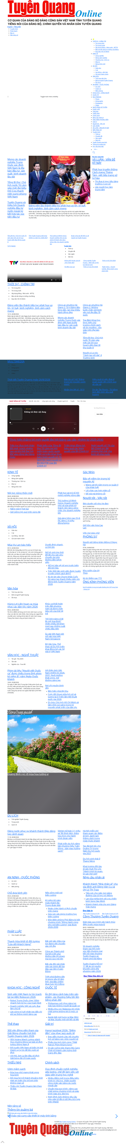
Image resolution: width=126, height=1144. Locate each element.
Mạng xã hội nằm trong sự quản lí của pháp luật (102, 486)
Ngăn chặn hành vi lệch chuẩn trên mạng (62, 909)
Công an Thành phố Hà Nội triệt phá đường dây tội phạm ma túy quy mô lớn (55, 955)
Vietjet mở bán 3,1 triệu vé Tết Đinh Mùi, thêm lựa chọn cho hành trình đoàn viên (69, 834)
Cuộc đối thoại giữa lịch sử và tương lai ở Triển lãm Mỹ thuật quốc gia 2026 (62, 697)
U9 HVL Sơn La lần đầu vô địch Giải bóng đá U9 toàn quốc (24, 1057)
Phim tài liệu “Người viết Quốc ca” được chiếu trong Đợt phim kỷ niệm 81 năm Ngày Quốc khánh (24, 675)
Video (13, 373)
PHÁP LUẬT (14, 931)
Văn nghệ (71, 254)
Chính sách (52, 1062)
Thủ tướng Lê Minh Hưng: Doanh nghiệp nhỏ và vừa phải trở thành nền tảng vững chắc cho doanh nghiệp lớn (59, 240)
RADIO (13, 246)
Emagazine (15, 370)
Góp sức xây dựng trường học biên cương (62, 915)
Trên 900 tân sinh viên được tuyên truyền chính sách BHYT (64, 572)
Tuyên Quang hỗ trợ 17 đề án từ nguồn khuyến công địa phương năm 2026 (92, 967)
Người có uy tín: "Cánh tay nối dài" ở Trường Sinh (92, 355)
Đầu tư (14, 484)
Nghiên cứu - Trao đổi (19, 664)
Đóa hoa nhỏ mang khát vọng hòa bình (24, 1073)
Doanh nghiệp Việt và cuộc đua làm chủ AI (25, 1007)
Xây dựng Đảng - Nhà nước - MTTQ (23, 293)
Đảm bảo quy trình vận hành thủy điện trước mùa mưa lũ (99, 923)
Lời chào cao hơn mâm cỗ (98, 490)
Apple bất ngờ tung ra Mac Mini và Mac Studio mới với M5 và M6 (63, 1018)
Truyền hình (14, 29)
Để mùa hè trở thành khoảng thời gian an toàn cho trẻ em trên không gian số (26, 1080)
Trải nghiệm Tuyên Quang (20, 819)
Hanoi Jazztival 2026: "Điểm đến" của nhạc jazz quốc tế (60, 1032)
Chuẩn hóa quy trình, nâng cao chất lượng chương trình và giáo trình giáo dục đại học (63, 1091)
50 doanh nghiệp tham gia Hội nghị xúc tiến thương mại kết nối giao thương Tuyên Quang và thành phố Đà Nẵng (92, 952)
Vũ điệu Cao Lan (69, 267)
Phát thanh (13, 31)
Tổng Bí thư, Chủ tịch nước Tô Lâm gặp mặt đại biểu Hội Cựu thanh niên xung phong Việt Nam (16, 189)
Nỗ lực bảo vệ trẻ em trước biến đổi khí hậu (63, 566)
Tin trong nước (16, 291)
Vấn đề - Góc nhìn (34, 401)
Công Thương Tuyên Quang (101, 916)
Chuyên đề (71, 251)
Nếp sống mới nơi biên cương (53, 893)
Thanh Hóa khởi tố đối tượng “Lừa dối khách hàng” (23, 943)
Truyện (72, 401)
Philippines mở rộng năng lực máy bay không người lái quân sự (64, 1004)
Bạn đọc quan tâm (98, 157)
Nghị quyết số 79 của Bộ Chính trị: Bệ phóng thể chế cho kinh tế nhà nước (103, 450)
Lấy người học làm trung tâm (104, 188)
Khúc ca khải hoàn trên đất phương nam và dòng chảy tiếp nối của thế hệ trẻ (54, 608)
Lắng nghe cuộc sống (48, 401)
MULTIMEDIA (15, 361)
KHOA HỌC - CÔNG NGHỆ (23, 987)
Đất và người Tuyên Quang (20, 595)
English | (10, 27)
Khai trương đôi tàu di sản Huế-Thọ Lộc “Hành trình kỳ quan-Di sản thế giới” (93, 870)
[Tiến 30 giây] (53, 428)
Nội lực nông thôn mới (19, 493)
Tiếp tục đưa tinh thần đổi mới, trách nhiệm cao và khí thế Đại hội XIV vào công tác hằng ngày (22, 451)
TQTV (9, 246)
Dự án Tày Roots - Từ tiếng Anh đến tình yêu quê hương (105, 392)
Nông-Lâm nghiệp (17, 478)
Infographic (15, 368)
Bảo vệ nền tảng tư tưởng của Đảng (23, 296)
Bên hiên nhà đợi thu (58, 691)
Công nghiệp (16, 476)
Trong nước (15, 822)
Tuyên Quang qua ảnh (19, 712)
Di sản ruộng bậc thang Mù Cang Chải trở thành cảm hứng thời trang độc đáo (64, 1050)
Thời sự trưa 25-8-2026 (90, 267)
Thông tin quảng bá (20, 1109)
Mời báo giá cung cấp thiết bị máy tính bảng (31, 1115)
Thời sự (70, 249)
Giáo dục (14, 530)
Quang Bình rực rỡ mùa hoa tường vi (28, 774)
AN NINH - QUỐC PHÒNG (23, 877)
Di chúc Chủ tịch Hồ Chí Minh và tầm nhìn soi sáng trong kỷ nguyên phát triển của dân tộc (63, 705)
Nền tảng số (14, 35)
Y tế (13, 533)
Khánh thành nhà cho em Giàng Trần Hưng (101, 905)
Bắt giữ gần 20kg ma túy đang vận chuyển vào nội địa (55, 943)
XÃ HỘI (12, 526)
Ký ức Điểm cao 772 (92, 578)
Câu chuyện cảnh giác (19, 935)
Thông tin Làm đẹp (90, 1018)
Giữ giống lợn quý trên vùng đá (25, 511)
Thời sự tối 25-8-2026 (109, 261)
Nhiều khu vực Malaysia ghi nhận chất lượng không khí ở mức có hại (64, 1011)
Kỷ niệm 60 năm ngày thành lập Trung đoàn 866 (53, 903)
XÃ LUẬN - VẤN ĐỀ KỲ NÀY (103, 161)
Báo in (12, 33)
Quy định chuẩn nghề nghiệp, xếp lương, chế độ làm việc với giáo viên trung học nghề (62, 1071)
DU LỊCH (12, 815)
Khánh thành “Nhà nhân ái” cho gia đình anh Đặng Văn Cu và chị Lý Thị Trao (100, 886)
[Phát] (43, 428)
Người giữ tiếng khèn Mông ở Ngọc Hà (100, 543)
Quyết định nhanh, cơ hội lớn (54, 545)
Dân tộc (70, 257)
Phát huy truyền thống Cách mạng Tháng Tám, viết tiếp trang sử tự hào (104, 174)
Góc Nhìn (89, 472)
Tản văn (14, 662)
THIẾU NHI (14, 1062)
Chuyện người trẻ (62, 401)
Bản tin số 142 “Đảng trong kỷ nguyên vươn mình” (75, 382)
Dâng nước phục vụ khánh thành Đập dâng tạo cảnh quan (31, 832)
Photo (14, 365)
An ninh (14, 881)
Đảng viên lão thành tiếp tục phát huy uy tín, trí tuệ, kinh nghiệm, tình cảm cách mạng (57, 207)
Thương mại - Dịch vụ (18, 481)
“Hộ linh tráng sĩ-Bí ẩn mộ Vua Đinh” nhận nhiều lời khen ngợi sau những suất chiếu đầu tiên (55, 623)
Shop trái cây (87, 1032)
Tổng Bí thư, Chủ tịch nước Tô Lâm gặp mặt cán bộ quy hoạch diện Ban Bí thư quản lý (93, 342)
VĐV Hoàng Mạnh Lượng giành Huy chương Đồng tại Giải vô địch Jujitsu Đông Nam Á (26, 1042)
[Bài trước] (38, 428)
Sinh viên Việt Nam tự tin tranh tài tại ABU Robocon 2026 (24, 995)
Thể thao (13, 1024)
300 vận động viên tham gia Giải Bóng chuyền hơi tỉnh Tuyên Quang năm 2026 (22, 1033)
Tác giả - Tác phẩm (17, 659)
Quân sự (14, 884)
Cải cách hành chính (18, 539)
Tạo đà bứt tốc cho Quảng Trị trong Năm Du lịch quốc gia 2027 (92, 849)
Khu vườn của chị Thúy (91, 571)
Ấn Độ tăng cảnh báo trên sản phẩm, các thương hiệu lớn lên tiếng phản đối (62, 996)
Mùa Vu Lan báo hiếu (19, 544)
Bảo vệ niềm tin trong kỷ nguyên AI (96, 480)
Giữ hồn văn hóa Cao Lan (93, 526)
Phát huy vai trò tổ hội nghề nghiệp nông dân (69, 494)
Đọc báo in (88, 910)
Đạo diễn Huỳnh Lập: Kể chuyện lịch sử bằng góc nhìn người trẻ (63, 1037)
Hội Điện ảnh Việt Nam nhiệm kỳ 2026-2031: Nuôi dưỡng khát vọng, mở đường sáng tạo (55, 675)
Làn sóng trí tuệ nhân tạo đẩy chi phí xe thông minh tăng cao (26, 1013)
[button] (106, 149)
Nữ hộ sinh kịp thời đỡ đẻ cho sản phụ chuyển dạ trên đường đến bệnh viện (54, 557)
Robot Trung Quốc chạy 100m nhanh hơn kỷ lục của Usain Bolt (25, 1001)
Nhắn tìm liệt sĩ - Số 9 (74, 389)
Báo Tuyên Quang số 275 (110, 914)
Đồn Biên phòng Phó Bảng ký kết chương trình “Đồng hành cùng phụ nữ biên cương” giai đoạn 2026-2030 (64, 923)
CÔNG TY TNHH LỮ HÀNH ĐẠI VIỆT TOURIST (99, 1035)
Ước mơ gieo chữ (91, 532)
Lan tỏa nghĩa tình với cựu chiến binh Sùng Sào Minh (101, 899)
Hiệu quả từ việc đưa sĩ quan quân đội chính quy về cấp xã (104, 382)
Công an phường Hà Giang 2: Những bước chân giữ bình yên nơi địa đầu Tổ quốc (92, 309)
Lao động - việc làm (18, 536)
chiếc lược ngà (88, 1023)
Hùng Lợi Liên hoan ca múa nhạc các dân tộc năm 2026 (22, 605)
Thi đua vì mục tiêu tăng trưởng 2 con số (106, 182)
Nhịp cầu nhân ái (94, 877)
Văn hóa (12, 588)
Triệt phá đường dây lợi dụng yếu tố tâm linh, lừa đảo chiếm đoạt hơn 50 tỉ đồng (55, 980)
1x (74, 428)
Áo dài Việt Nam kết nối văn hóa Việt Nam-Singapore (54, 636)
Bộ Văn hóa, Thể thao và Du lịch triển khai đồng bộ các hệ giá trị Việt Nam (55, 648)
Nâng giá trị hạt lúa (19, 508)
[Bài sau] (48, 428)
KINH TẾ (12, 472)
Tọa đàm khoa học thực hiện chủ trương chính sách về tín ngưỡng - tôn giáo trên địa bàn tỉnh (92, 326)
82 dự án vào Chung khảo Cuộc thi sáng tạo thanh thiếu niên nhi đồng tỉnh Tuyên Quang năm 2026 (64, 580)
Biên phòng (15, 887)
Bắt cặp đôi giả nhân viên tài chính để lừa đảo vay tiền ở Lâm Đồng (55, 967)
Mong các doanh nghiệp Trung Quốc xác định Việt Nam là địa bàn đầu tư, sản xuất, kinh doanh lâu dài (16, 168)
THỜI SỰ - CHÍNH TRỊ (21, 284)
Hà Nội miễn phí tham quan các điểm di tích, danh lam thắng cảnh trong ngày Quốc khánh (93, 835)
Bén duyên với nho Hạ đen (96, 503)
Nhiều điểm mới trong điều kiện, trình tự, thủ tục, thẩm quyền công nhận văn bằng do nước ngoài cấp (63, 1082)
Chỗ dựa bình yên (17, 892)
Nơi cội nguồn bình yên (54, 686)
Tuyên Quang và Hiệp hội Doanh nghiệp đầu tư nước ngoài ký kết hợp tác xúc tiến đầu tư (16, 209)
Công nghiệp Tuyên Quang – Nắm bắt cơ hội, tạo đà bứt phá (91, 263)
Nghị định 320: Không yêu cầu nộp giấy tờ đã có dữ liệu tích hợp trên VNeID (64, 1099)
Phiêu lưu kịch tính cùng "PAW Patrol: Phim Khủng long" (62, 1043)
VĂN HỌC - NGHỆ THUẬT (23, 655)
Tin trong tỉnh (16, 288)
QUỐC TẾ (51, 987)
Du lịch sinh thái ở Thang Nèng (91, 860)
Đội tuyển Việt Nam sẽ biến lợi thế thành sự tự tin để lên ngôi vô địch (26, 1050)
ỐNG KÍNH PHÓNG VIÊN (98, 582)
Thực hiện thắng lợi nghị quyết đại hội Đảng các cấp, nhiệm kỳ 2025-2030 (56, 439)
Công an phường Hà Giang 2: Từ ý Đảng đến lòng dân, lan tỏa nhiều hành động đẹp (69, 308)
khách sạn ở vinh (93, 1029)
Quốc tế (14, 825)
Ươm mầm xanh (16, 1069)
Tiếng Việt (17, 27)
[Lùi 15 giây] (33, 428)
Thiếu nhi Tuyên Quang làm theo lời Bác (26, 1087)
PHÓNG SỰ (90, 536)
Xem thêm (100, 414)
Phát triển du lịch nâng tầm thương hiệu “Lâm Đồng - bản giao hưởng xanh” (69, 847)
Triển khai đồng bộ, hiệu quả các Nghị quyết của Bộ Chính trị (76, 448)
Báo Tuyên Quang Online (67, 1122)
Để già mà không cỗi (95, 493)
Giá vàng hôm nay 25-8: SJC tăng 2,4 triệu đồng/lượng (69, 520)
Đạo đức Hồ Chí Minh (18, 299)
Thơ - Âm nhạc (81, 401)
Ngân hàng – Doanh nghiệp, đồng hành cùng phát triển (110, 269)
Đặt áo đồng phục (88, 1026)
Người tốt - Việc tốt (95, 498)
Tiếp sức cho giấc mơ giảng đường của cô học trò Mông (99, 894)
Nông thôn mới (16, 487)
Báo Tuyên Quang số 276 (91, 914)
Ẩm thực (14, 598)
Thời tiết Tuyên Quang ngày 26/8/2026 (28, 379)
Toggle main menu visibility (49, 97)
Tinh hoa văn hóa (17, 592)
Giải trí (49, 1024)
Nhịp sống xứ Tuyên (18, 401)
